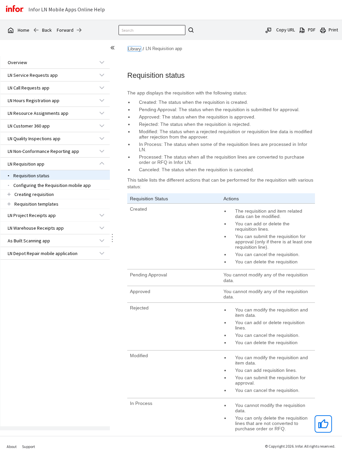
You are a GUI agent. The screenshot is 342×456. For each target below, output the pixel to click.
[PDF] (302, 30)
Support (28, 446)
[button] (47, 62)
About (12, 446)
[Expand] (102, 62)
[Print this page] (323, 30)
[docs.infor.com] (10, 30)
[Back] (36, 30)
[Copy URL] (269, 30)
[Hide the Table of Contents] (114, 49)
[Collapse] (102, 163)
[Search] (190, 30)
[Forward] (79, 30)
